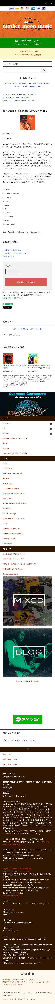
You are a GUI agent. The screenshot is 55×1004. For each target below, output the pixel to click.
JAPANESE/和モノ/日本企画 (15, 84)
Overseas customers (10, 574)
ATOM (20, 984)
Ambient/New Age (9, 514)
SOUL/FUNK (14, 97)
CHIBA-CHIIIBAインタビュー (13, 569)
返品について (8, 293)
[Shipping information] (11, 896)
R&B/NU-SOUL (8, 484)
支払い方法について (9, 979)
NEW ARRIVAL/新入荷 (29, 52)
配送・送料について (22, 979)
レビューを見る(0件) (20, 329)
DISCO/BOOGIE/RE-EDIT (12, 474)
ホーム (5, 94)
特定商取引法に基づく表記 (13, 298)
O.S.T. (5, 524)
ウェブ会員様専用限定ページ (13, 554)
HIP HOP (6, 479)
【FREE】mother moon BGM (13, 559)
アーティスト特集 (9, 539)
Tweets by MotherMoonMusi (27, 681)
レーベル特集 (8, 544)
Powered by (6, 999)
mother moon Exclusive (32, 87)
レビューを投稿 (35, 329)
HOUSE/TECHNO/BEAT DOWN (14, 504)
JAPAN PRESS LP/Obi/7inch (39, 84)
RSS (15, 984)
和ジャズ (18, 87)
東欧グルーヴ (8, 499)
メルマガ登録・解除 (42, 982)
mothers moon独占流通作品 (13, 534)
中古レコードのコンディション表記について (19, 564)
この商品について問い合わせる (14, 253)
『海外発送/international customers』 (18, 869)
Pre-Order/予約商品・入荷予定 (29, 55)
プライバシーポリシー (28, 982)
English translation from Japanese (16, 871)
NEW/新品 (25, 97)
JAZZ (5, 464)
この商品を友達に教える (12, 250)
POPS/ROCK (8, 509)
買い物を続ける (8, 256)
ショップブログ (7, 984)
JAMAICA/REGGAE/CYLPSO (14, 494)
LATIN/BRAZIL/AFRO (28, 94)
